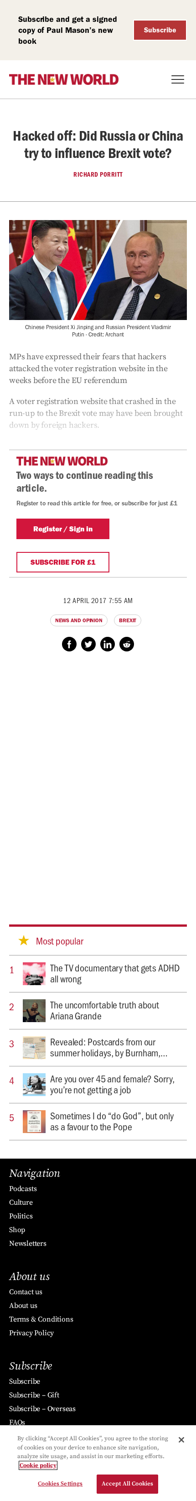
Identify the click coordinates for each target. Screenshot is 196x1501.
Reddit (126, 644)
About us (23, 1305)
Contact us (25, 1291)
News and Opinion (79, 620)
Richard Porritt (98, 174)
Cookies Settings (60, 1483)
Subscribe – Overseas (42, 1408)
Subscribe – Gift (34, 1395)
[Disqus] (98, 779)
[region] (98, 1463)
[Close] (181, 1440)
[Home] (64, 79)
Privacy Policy (31, 1333)
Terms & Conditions (41, 1319)
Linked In (107, 644)
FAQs (17, 1422)
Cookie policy (38, 1465)
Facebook (69, 644)
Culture (21, 1202)
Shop (17, 1229)
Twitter (88, 644)
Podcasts (22, 1188)
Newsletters (27, 1243)
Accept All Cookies (127, 1483)
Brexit (127, 620)
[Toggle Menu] (178, 79)
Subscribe (160, 30)
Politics (20, 1216)
